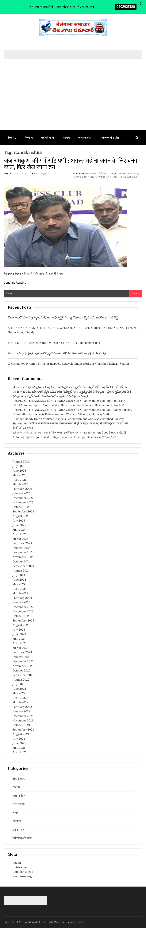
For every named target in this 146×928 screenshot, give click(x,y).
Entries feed (20, 867)
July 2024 (19, 575)
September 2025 (23, 512)
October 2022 (21, 671)
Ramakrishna (81, 177)
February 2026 (22, 489)
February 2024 (22, 598)
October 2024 (21, 562)
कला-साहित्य (84, 137)
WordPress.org (22, 876)
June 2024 (19, 580)
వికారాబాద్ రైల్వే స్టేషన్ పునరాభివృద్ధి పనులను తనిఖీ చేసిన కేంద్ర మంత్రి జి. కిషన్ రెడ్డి (57, 353)
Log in (17, 863)
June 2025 (19, 525)
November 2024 (23, 557)
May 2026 (19, 475)
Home (12, 137)
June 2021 (19, 743)
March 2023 (20, 648)
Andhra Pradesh (128, 173)
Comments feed (23, 872)
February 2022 (22, 707)
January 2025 (21, 548)
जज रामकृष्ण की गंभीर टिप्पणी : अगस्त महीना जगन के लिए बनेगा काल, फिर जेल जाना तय (71, 164)
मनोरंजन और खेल (109, 137)
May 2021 (19, 748)
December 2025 (23, 498)
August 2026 (21, 462)
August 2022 (21, 680)
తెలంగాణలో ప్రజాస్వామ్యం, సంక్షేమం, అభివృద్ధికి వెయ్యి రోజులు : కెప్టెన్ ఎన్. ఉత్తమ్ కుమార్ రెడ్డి (63, 318)
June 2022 (19, 689)
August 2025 (21, 516)
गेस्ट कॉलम (14, 152)
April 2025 (20, 534)
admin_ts (41, 173)
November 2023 (23, 612)
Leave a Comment (130, 177)
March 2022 (20, 702)
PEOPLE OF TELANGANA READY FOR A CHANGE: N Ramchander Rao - (59, 401)
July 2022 (19, 684)
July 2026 (19, 466)
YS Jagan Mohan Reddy (103, 177)
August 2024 (21, 571)
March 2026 (20, 484)
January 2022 (21, 712)
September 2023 (23, 621)
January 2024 (21, 602)
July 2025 (19, 521)
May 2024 (19, 584)
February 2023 (22, 652)
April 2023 (20, 643)
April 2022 (20, 698)
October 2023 (21, 616)
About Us (49, 152)
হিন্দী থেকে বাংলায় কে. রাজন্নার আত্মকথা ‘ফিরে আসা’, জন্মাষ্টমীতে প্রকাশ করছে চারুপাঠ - (55, 433)
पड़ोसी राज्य (47, 137)
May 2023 (19, 639)
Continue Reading (15, 282)
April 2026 (20, 480)
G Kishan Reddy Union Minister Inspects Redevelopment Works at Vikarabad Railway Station (68, 364)
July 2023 (19, 630)
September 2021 (23, 730)
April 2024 (20, 589)
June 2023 (19, 634)
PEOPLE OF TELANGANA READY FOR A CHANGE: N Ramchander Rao (54, 343)
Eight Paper (55, 922)
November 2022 (23, 666)
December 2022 (23, 662)
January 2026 (21, 493)
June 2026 (19, 471)
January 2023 (21, 657)
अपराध (66, 137)
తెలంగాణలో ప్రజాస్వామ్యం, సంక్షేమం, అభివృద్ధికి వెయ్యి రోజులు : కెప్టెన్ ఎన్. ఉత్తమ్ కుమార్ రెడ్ (68, 387)
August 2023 (21, 625)
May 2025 (19, 530)
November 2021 (23, 721)
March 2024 (20, 593)
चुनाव (31, 152)
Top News (90, 173)
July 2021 (19, 739)
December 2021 (23, 716)
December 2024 (23, 552)
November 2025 (23, 503)
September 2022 (23, 675)
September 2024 (23, 566)
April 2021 (19, 752)
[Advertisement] (73, 101)
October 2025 (21, 507)
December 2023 (23, 607)
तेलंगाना (29, 137)
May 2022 (19, 693)
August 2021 (21, 734)
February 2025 (22, 543)
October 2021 (21, 725)
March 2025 (20, 539)
